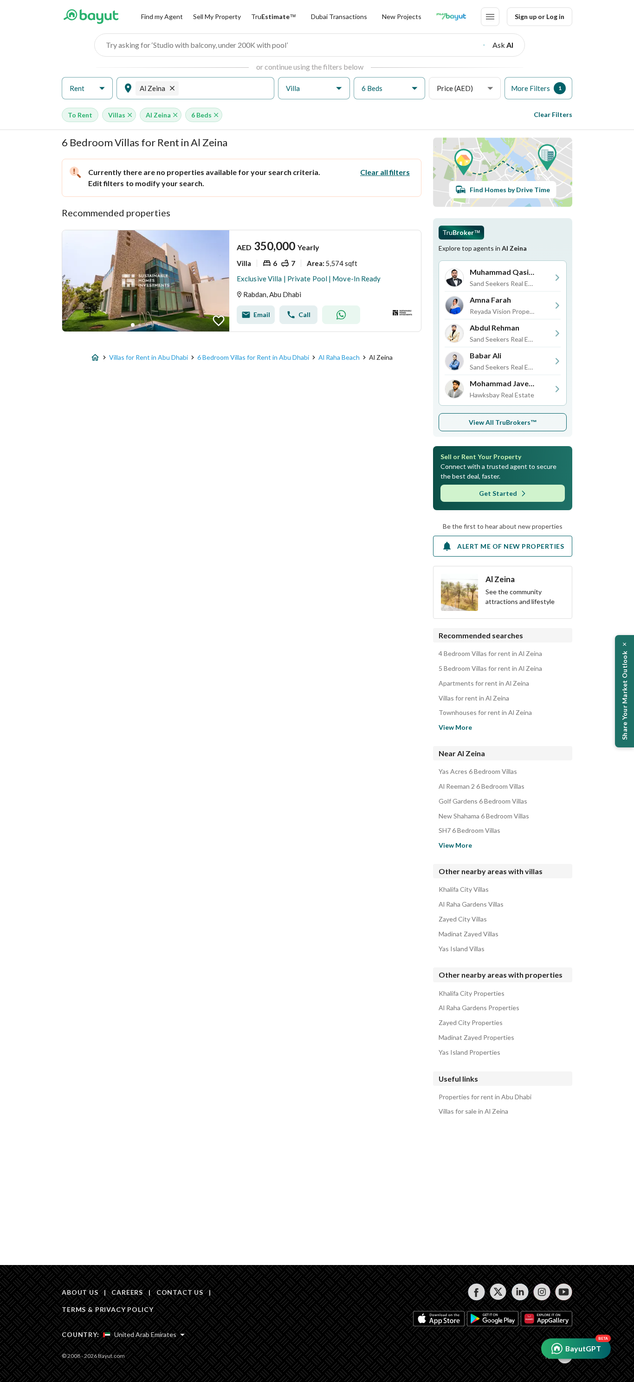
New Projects (401, 16)
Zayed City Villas (463, 919)
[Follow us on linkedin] (520, 1292)
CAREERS (127, 1292)
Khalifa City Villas (464, 889)
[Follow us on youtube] (563, 1292)
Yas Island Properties (469, 1052)
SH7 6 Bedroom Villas (469, 830)
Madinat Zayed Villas (468, 934)
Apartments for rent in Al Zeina (484, 683)
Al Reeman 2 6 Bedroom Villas (481, 786)
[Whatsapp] (341, 314)
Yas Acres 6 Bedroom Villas (478, 771)
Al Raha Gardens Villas (471, 904)
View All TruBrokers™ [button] (503, 422)
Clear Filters (553, 114)
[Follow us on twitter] (498, 1292)
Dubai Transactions (339, 16)
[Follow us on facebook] (476, 1292)
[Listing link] (241, 280)
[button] (87, 88)
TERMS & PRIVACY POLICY (107, 1309)
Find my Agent (162, 16)
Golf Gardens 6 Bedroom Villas (483, 801)
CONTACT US (179, 1292)
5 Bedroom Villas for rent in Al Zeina (490, 668)
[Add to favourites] (219, 321)
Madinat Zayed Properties (476, 1037)
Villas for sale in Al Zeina (473, 1111)
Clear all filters (385, 172)
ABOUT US (80, 1292)
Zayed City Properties (471, 1022)
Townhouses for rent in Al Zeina (485, 712)
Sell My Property (217, 16)
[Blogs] (451, 16)
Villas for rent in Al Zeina (474, 698)
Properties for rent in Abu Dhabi (485, 1097)
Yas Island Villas (462, 949)
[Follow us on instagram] (541, 1292)
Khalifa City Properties (472, 993)
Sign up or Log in (539, 16)
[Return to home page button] (91, 16)
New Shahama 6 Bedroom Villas (484, 816)
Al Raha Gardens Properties (479, 1008)
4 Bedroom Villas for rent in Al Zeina (490, 653)
